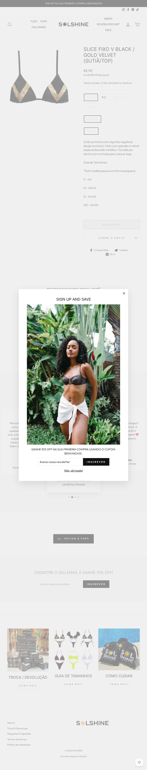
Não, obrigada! (73, 470)
